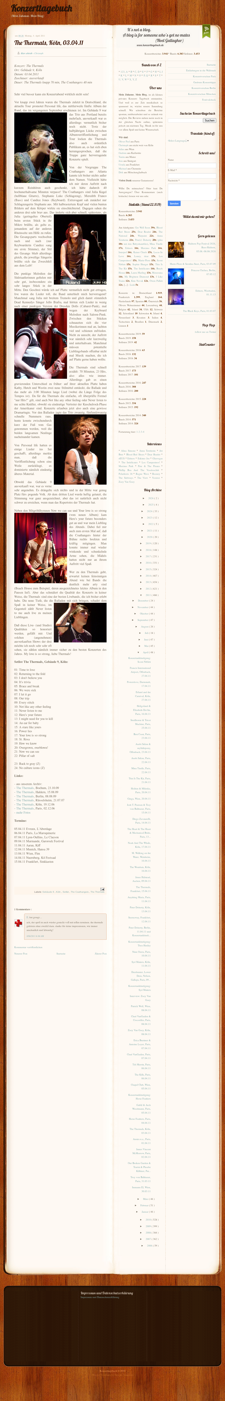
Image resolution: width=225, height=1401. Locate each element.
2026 (151, 498)
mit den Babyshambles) (136, 243)
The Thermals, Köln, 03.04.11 (48, 42)
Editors (128, 248)
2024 (150, 511)
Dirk (121, 172)
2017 (149, 556)
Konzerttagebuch (41, 8)
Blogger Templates (101, 1374)
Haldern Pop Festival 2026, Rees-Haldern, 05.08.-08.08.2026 (202, 247)
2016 (149, 562)
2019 (149, 543)
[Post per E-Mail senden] (101, 889)
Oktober (144, 613)
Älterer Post (101, 953)
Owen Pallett (156, 280)
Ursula (122, 164)
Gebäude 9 (48, 892)
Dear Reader (144, 231)
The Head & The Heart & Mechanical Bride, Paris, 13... (139, 832)
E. (28, 917)
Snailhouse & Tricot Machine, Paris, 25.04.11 (141, 723)
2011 (149, 595)
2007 (149, 1239)
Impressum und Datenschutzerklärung (100, 1297)
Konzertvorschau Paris (204, 76)
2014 (149, 575)
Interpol (123, 252)
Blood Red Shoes (135, 454)
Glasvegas (157, 458)
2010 (149, 1219)
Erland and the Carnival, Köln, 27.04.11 (143, 695)
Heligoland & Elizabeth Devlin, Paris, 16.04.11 (142, 709)
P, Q (146, 75)
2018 (149, 550)
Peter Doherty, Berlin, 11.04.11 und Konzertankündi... (140, 931)
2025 (151, 504)
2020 (150, 537)
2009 (149, 1226)
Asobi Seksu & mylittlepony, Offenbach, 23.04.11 (140, 747)
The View (142, 477)
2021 (150, 530)
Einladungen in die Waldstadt (201, 70)
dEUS (122, 458)
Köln (58, 892)
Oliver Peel (124, 141)
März (146, 1199)
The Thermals (25, 788)
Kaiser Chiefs (140, 252)
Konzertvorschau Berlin (204, 88)
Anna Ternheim (147, 450)
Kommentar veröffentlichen (28, 947)
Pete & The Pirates (149, 466)
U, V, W (123, 79)
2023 (150, 517)
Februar (144, 1205)
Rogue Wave (142, 473)
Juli (147, 632)
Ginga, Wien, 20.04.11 (139, 798)
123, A (124, 71)
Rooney (156, 473)
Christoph (124, 145)
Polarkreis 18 (125, 473)
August (145, 626)
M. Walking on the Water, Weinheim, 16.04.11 (141, 856)
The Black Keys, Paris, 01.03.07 (199, 311)
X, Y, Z (133, 79)
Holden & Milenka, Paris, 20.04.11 (141, 790)
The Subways (126, 477)
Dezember (143, 600)
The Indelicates (142, 268)
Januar (145, 1211)
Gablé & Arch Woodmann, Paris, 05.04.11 (141, 1108)
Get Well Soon (142, 227)
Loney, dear (141, 256)
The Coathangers (80, 892)
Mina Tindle (156, 243)
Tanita (122, 156)
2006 (150, 1245)
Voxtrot (156, 477)
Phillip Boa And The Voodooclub (139, 470)
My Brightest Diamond (137, 276)
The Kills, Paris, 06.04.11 (143, 1076)
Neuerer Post (20, 953)
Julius (121, 149)
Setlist (66, 892)
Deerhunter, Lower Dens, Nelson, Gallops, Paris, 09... (141, 975)
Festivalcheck (209, 99)
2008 (149, 1232)
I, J (161, 71)
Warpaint (142, 235)
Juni (146, 639)
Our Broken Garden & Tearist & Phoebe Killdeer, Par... (139, 1166)
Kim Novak (137, 280)
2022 (151, 524)
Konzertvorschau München (202, 94)
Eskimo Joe (144, 458)
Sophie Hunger (140, 264)
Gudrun (123, 152)
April (146, 652)
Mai (146, 645)
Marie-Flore (144, 260)
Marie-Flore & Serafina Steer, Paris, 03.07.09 (193, 263)
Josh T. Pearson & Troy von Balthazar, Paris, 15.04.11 (139, 808)
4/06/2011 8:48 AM (35, 936)
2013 (149, 582)
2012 (149, 588)
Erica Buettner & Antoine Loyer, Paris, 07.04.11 (140, 1044)
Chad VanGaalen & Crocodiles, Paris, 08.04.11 (141, 1020)
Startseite (60, 953)
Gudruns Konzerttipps (204, 82)
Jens (121, 160)
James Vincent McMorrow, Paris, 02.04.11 (141, 1152)
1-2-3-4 (140, 431)
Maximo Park (148, 248)
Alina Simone (128, 450)
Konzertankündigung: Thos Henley (139, 943)
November (143, 607)
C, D (137, 71)
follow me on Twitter (205, 331)
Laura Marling (138, 272)
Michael (123, 168)
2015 (149, 569)
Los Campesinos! (151, 462)
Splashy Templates (124, 1374)
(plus (160, 239)
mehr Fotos (23, 812)
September (143, 619)
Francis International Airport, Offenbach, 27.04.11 (140, 671)
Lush (132, 284)
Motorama (157, 272)
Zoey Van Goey (127, 481)
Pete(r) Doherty (143, 239)
